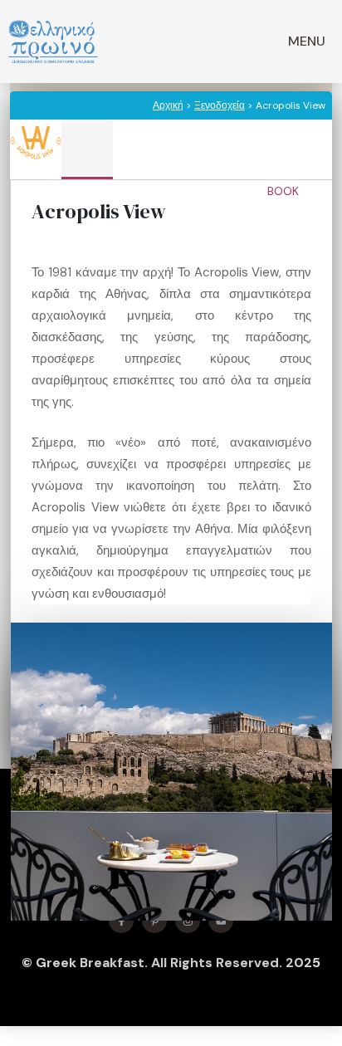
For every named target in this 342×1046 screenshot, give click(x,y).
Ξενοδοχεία (219, 105)
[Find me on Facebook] (121, 920)
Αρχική (168, 105)
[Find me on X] (154, 920)
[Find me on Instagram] (187, 920)
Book (284, 190)
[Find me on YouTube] (220, 920)
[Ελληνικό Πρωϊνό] (53, 41)
